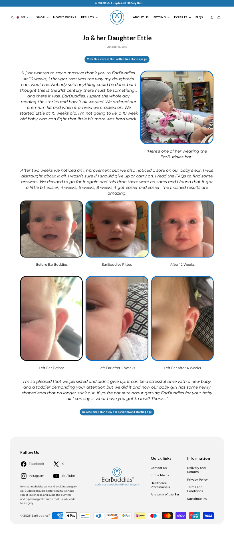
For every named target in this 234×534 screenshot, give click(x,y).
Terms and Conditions (195, 489)
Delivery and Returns (196, 470)
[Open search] (12, 17)
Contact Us (159, 468)
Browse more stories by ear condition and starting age (117, 411)
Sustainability (197, 499)
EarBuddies (40, 515)
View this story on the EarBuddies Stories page (117, 59)
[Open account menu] (211, 17)
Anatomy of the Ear (165, 494)
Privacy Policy (197, 479)
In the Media (160, 475)
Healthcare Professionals (160, 485)
